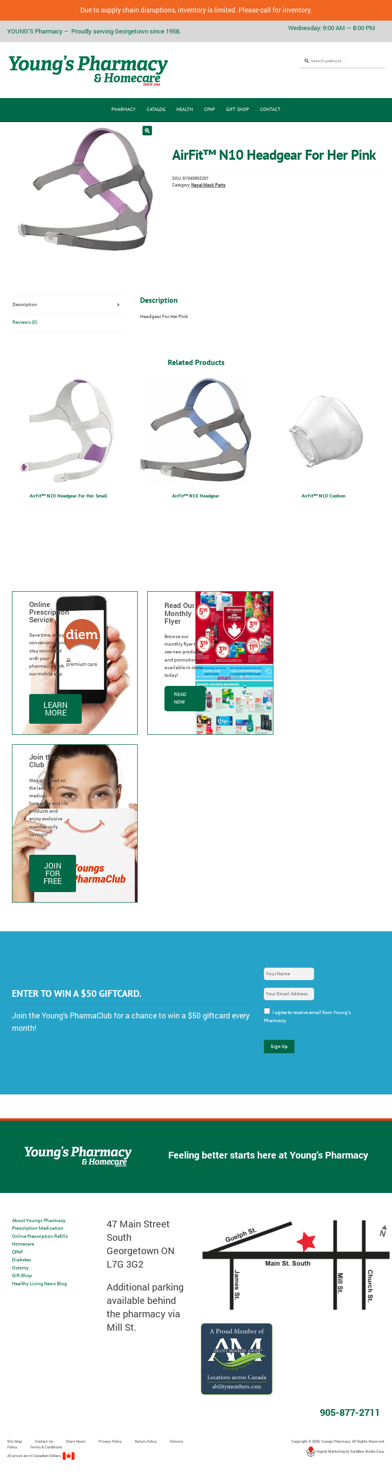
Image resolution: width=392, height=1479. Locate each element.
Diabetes (21, 1260)
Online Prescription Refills (40, 1236)
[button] (147, 130)
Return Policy (146, 1441)
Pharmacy (123, 109)
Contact (270, 109)
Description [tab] (24, 304)
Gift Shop (237, 109)
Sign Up (279, 1046)
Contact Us (44, 1441)
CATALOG (156, 109)
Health (184, 109)
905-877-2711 (350, 1412)
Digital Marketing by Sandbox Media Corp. (350, 1451)
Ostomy (20, 1268)
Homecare (23, 1244)
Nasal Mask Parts (208, 185)
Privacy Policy (110, 1441)
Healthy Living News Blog (39, 1283)
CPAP (209, 109)
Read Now (180, 698)
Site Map (14, 1441)
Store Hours (76, 1441)
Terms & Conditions (46, 1447)
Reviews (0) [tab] (24, 322)
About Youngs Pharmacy (38, 1220)
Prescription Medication (38, 1228)
